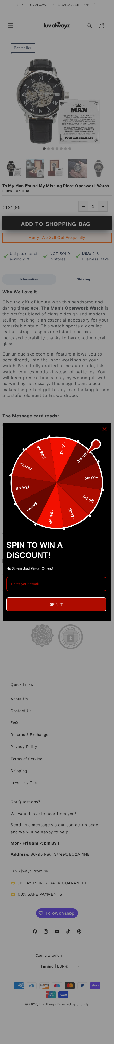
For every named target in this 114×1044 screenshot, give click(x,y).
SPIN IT (56, 604)
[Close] (104, 429)
